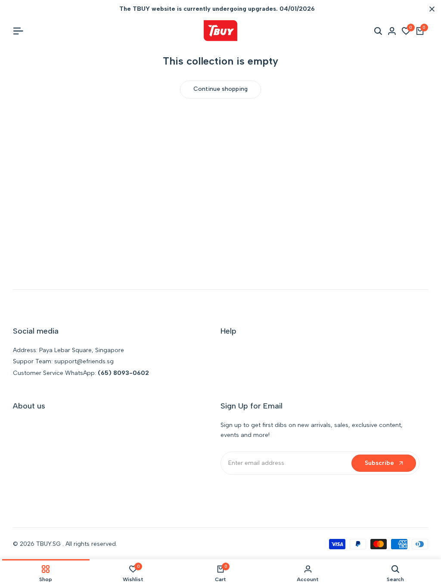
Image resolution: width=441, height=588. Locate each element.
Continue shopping (220, 89)
